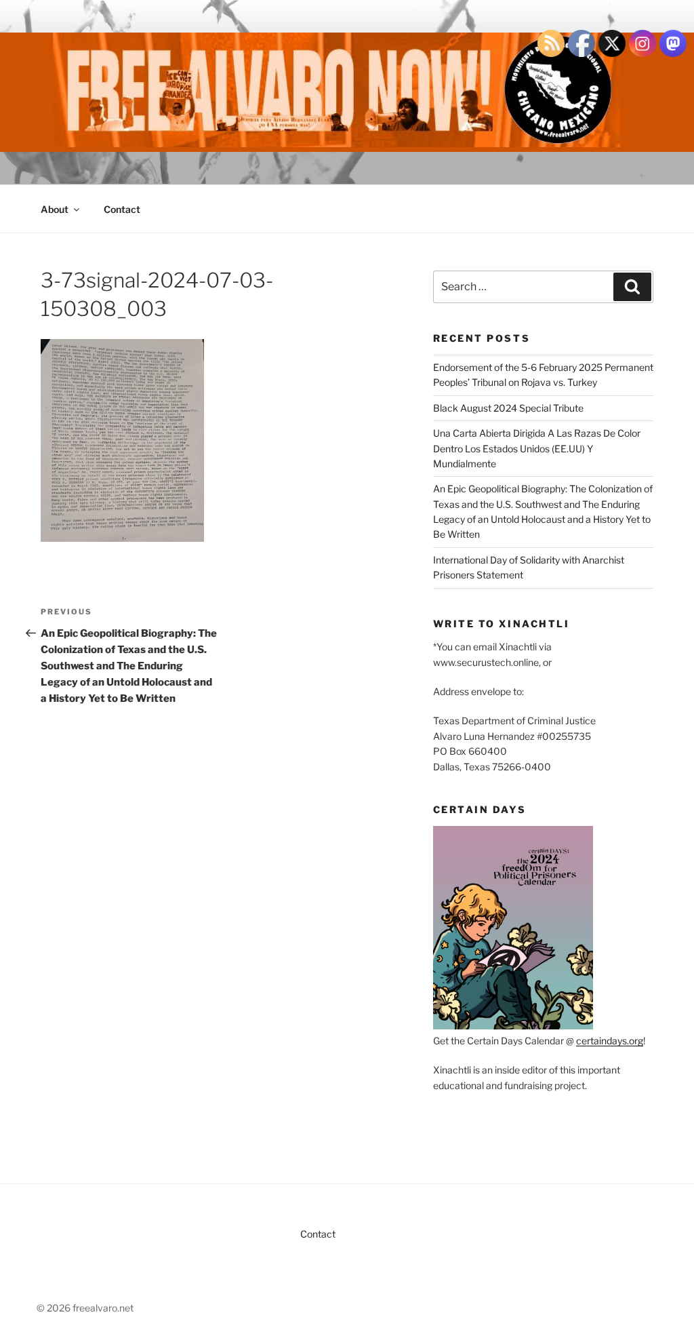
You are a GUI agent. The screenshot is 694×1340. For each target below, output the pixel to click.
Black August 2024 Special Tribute (508, 408)
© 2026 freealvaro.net (85, 1308)
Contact (122, 209)
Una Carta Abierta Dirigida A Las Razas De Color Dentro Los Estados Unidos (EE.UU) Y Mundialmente (536, 448)
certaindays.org (609, 1040)
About (54, 209)
